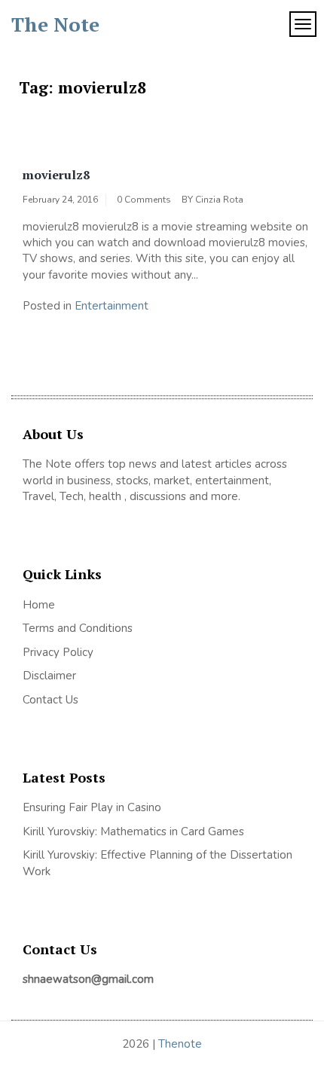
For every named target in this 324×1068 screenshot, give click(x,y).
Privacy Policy (58, 652)
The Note (55, 24)
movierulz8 (56, 174)
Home (39, 604)
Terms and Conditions (78, 628)
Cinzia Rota (219, 200)
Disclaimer (49, 675)
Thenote (180, 1043)
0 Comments (144, 200)
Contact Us (50, 699)
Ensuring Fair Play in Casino (92, 807)
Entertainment (111, 305)
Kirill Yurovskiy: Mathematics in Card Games (133, 831)
